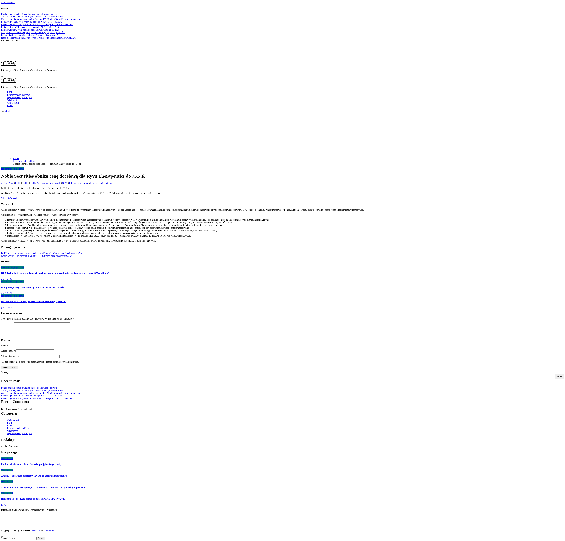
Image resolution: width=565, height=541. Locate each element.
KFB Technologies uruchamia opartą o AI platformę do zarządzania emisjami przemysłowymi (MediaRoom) (55, 273)
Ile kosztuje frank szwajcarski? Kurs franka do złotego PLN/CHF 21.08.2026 (37, 398)
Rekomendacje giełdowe (18, 95)
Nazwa (5, 345)
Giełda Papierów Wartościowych (45, 183)
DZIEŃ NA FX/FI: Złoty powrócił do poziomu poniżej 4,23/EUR (33, 301)
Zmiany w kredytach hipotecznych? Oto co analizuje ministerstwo (32, 390)
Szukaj (4, 372)
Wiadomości (13, 100)
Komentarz (7, 340)
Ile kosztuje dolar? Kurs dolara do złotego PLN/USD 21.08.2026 (31, 395)
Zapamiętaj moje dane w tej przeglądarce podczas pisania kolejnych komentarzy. (42, 362)
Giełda (25, 183)
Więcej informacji (9, 198)
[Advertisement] (282, 134)
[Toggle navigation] (2, 76)
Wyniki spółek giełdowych (19, 97)
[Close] (2, 536)
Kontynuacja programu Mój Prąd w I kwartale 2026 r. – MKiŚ (32, 287)
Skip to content (8, 2)
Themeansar (49, 530)
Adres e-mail (8, 351)
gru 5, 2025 (6, 279)
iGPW (8, 63)
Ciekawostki (13, 103)
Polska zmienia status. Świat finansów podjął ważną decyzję (29, 387)
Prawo (10, 105)
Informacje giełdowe (78, 183)
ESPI (9, 92)
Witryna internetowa (10, 356)
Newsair (36, 530)
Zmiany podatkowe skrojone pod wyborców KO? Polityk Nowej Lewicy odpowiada (40, 393)
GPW (64, 183)
